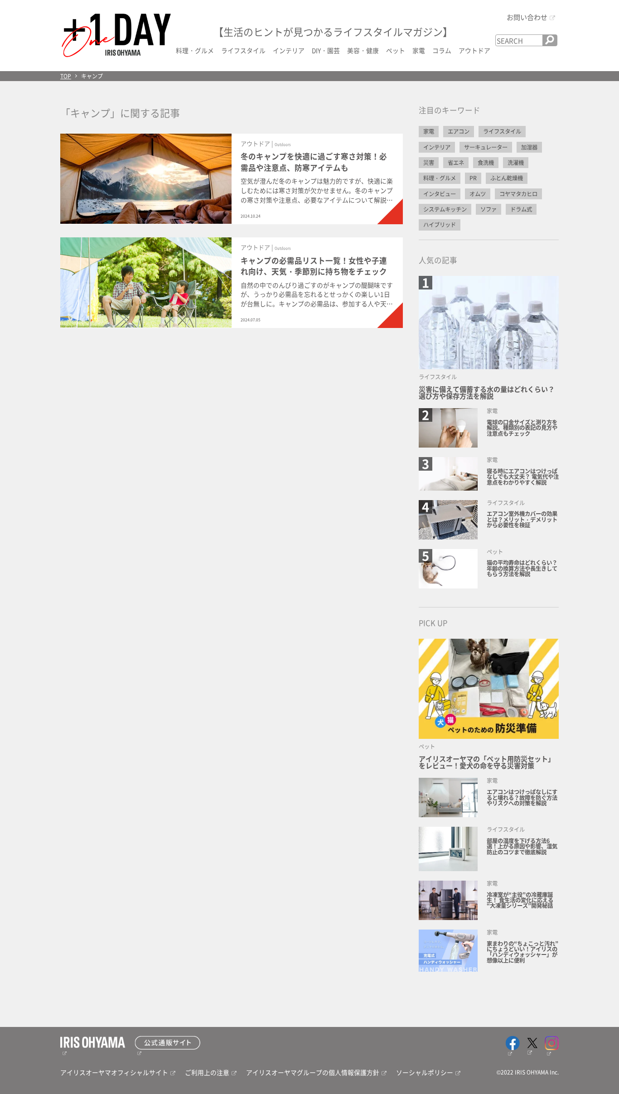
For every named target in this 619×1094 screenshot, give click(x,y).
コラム (441, 50)
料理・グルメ (195, 50)
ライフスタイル (243, 50)
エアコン (458, 131)
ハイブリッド (439, 225)
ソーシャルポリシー (424, 1072)
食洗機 (486, 163)
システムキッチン (445, 209)
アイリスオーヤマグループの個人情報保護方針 (312, 1072)
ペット (395, 50)
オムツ (477, 194)
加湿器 (529, 147)
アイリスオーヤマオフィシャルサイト (114, 1072)
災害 (428, 163)
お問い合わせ (527, 17)
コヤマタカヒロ (518, 194)
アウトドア (474, 50)
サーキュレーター (486, 147)
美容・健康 (363, 50)
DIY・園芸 (326, 50)
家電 (418, 50)
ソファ (488, 209)
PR (473, 178)
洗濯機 (516, 163)
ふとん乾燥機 (506, 178)
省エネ (456, 163)
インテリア (289, 50)
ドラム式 (521, 209)
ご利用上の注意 (207, 1072)
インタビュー (439, 194)
